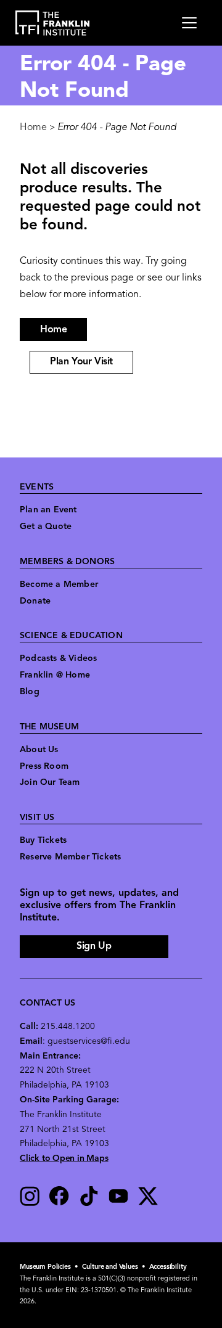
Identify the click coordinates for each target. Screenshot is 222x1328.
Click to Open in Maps (64, 1158)
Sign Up (93, 946)
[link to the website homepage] (52, 23)
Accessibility (168, 1267)
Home (33, 128)
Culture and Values (110, 1267)
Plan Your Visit (81, 362)
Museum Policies (45, 1267)
